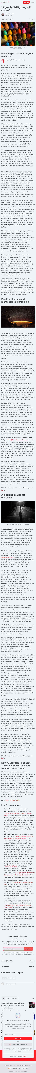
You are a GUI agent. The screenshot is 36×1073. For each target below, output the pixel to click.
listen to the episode (12, 800)
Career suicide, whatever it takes (13, 1003)
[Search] (33, 998)
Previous (6, 966)
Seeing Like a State (7, 557)
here (2, 490)
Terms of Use (26, 1048)
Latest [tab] (7, 998)
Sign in (32, 2)
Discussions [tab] (14, 998)
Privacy (17, 1065)
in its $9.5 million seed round (17, 440)
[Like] (3, 19)
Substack (11, 1071)
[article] (18, 1007)
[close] (31, 1013)
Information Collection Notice (21, 1050)
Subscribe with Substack (19, 1044)
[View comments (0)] (7, 19)
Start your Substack (15, 1068)
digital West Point (11, 866)
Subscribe (26, 2)
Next (30, 966)
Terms (21, 1065)
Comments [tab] (5, 978)
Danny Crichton (9, 14)
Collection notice (28, 1065)
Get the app (25, 1068)
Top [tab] (3, 998)
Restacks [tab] (12, 978)
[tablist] (8, 978)
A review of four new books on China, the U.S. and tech (13, 1006)
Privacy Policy (18, 1051)
